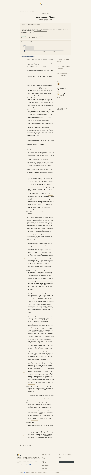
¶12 (27, 159)
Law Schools (44, 462)
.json (25, 445)
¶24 (27, 386)
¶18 (27, 270)
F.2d (30, 11)
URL (58, 66)
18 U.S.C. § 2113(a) (36, 87)
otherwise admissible (39, 163)
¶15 (27, 211)
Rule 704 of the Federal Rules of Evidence (36, 159)
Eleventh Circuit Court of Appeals (45, 19)
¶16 (27, 241)
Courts (43, 461)
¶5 (27, 76)
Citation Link (63, 66)
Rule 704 (45, 178)
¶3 (27, 66)
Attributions (45, 472)
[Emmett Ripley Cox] (58, 89)
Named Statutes (44, 464)
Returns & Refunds (38, 472)
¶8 (27, 97)
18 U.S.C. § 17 (26, 32)
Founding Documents (45, 465)
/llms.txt (60, 457)
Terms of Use (50, 472)
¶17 (27, 249)
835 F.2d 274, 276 (35, 330)
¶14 (27, 193)
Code (42, 457)
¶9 (27, 109)
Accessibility (27, 472)
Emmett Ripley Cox (63, 88)
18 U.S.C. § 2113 (31, 32)
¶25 (27, 402)
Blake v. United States (48, 382)
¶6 (27, 82)
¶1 (27, 59)
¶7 (27, 85)
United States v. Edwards (37, 362)
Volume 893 (26, 11)
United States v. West (37, 31)
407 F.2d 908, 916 (31, 384)
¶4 (27, 70)
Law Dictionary (44, 458)
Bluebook (68, 66)
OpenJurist (22, 11)
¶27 (27, 425)
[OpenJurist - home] (45, 4)
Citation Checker (45, 468)
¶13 (27, 178)
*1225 (24, 372)
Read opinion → (62, 95)
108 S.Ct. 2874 (31, 331)
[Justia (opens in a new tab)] (29, 464)
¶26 (27, 422)
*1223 (24, 435)
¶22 (27, 345)
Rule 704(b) (47, 186)
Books (43, 466)
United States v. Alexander (36, 189)
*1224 (24, 258)
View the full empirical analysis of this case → (28, 56)
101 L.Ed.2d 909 (37, 331)
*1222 (24, 59)
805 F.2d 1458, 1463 (46, 189)
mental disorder (32, 135)
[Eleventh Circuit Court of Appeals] (58, 94)
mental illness (30, 105)
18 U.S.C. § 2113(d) (43, 88)
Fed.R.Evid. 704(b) (34, 420)
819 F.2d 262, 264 (46, 362)
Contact (32, 472)
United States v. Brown (43, 31)
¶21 (27, 323)
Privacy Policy (56, 472)
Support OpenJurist (66, 461)
